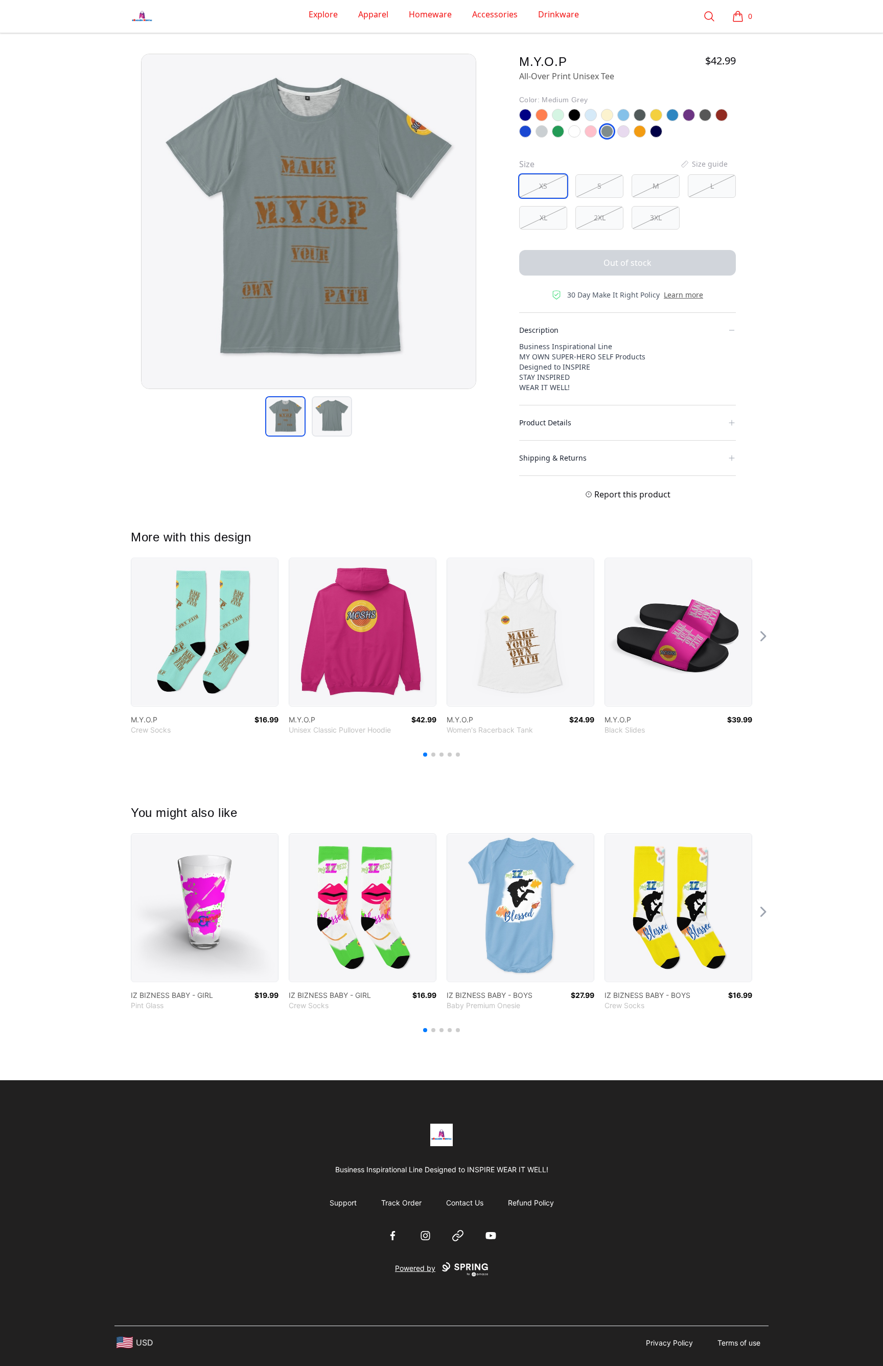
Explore (323, 14)
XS (543, 186)
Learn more (683, 295)
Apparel (373, 14)
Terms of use (738, 1342)
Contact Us (464, 1202)
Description (539, 330)
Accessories (495, 14)
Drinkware (558, 14)
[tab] (285, 416)
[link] (204, 632)
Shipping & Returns (553, 458)
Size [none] (527, 164)
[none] (704, 164)
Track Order (401, 1202)
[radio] (543, 186)
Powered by (415, 1268)
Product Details (545, 422)
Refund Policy (531, 1202)
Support (343, 1202)
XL (543, 217)
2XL (600, 217)
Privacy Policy (669, 1342)
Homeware (430, 14)
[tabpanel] (308, 221)
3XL (656, 217)
